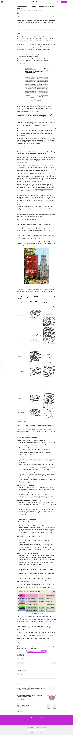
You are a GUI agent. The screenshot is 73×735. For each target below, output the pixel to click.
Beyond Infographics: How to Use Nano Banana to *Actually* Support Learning (29, 696)
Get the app (42, 730)
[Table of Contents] (1, 367)
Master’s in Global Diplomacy (46, 241)
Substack (31, 732)
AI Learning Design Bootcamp (29, 648)
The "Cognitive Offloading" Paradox (26, 686)
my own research (42, 429)
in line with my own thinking (34, 159)
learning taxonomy (34, 613)
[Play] (19, 26)
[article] (36, 689)
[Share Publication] (60, 2)
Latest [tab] (21, 683)
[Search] (57, 2)
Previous (21, 662)
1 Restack (29, 655)
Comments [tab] (19, 670)
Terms (40, 727)
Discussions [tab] (25, 683)
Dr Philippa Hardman (23, 12)
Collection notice (45, 727)
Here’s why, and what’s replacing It (23, 705)
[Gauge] (54, 26)
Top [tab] (18, 683)
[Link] (15, 153)
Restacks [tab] (24, 670)
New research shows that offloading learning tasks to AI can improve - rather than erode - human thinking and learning (31, 689)
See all (19, 711)
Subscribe (64, 1)
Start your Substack (33, 730)
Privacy (37, 727)
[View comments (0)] (22, 16)
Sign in (69, 1)
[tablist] (21, 670)
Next (53, 662)
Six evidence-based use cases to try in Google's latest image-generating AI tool (31, 698)
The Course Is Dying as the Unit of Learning (27, 703)
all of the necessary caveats (32, 22)
